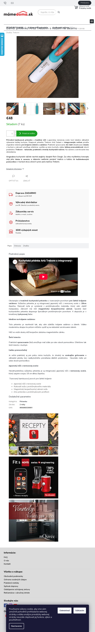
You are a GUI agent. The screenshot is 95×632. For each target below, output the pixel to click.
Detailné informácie (14, 169)
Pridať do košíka (28, 133)
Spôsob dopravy (11, 586)
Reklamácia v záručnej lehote (17, 593)
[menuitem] (15, 28)
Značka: (12, 32)
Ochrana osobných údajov (15, 579)
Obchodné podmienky (13, 576)
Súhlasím (79, 610)
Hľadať (59, 12)
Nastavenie (16, 626)
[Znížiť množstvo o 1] (15, 135)
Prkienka (23, 401)
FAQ (6, 557)
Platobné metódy (11, 583)
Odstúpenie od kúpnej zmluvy (17, 589)
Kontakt (7, 564)
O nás (6, 560)
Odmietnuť (64, 610)
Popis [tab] (10, 246)
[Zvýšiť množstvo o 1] (15, 132)
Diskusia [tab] (17, 246)
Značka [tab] (26, 246)
